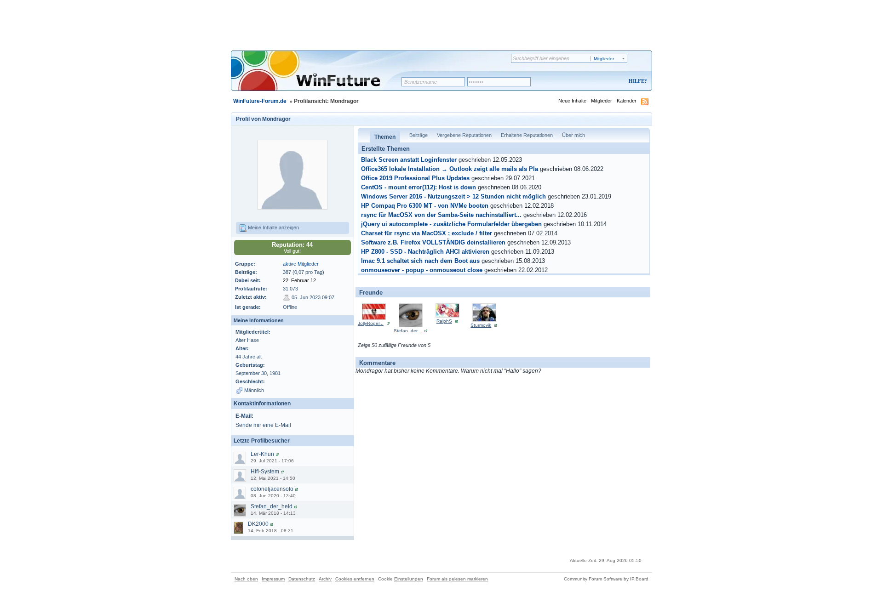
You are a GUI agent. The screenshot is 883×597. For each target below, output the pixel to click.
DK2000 (258, 524)
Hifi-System (265, 471)
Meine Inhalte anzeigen (273, 227)
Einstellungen (408, 578)
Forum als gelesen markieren (457, 578)
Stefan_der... (407, 330)
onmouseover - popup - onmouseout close (421, 270)
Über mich (573, 135)
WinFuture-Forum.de (260, 101)
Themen (385, 137)
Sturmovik (480, 325)
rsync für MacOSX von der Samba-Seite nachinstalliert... (441, 215)
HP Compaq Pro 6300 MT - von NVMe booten (424, 206)
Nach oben (246, 578)
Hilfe (636, 81)
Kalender (626, 100)
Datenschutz (301, 578)
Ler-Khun (262, 454)
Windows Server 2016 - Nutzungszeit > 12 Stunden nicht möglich (453, 196)
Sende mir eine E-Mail (263, 425)
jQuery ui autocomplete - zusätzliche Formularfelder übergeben (451, 224)
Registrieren (599, 81)
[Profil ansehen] (277, 454)
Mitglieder (601, 100)
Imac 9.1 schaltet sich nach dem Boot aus (420, 261)
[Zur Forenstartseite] (319, 77)
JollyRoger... (371, 323)
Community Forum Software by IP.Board (606, 578)
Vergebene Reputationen (464, 135)
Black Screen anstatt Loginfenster (409, 160)
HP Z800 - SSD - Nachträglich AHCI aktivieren (425, 252)
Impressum (273, 578)
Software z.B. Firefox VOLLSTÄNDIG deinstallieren (433, 242)
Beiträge (418, 135)
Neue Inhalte (572, 100)
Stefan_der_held (271, 506)
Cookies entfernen (354, 578)
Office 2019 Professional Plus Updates (415, 178)
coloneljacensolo (272, 489)
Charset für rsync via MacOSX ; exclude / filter (426, 233)
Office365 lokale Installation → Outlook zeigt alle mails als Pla (449, 169)
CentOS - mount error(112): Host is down (418, 187)
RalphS (444, 321)
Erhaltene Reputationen (527, 135)
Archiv (325, 578)
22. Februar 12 (299, 280)
